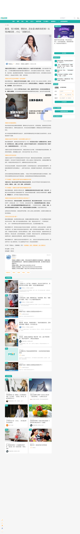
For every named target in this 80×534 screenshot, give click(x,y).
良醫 (5, 25)
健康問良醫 (38, 21)
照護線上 (10, 64)
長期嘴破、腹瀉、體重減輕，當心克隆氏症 (35, 245)
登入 (78, 18)
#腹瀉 (14, 272)
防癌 (13, 21)
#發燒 (23, 272)
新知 (27, 21)
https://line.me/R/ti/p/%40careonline (33, 268)
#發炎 (28, 272)
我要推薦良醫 (64, 111)
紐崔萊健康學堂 (64, 21)
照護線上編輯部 (25, 64)
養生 (23, 21)
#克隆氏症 (8, 272)
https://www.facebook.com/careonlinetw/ (32, 266)
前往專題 (64, 53)
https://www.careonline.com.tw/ (27, 265)
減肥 (18, 21)
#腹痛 (18, 272)
